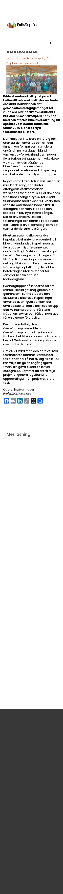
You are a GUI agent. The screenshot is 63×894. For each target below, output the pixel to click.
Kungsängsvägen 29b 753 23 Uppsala (27, 779)
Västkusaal (31, 63)
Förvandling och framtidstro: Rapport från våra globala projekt (31, 489)
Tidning (31, 589)
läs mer (15, 521)
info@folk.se (12, 789)
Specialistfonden (36, 510)
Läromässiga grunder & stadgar (24, 815)
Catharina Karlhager (22, 58)
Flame (28, 501)
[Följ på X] (23, 796)
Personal (9, 819)
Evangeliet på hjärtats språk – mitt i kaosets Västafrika (31, 649)
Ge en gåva (15, 724)
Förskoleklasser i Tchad (37, 585)
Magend (22, 506)
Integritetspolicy (14, 824)
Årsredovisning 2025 (16, 829)
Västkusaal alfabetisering (24, 672)
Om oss (9, 810)
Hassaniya (15, 668)
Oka (40, 506)
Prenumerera (19, 883)
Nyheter (32, 506)
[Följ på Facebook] (7, 796)
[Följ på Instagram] (15, 796)
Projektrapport (15, 63)
